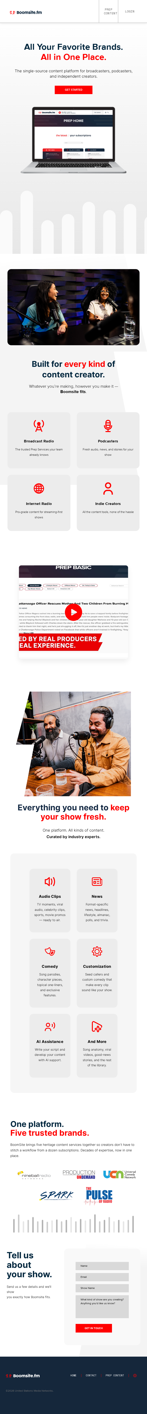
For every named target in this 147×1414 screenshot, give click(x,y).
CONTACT (91, 1375)
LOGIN (130, 11)
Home (73, 1375)
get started (73, 89)
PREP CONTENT (110, 11)
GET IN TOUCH (94, 1328)
